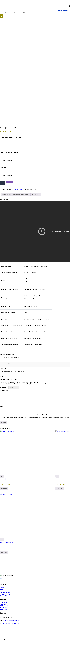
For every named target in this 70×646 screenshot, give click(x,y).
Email (2, 411)
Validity (4, 167)
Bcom (6, 12)
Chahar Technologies (50, 639)
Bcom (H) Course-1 (6, 479)
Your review (4, 390)
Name (2, 406)
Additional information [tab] (21, 194)
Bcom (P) (22, 190)
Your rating (4, 387)
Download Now (63, 10)
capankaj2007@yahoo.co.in (12, 620)
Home (2, 12)
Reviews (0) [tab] (36, 194)
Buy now (9, 182)
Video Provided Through (11, 137)
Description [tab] (6, 194)
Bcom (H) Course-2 (6, 542)
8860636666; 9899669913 (11, 623)
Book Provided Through (11, 152)
